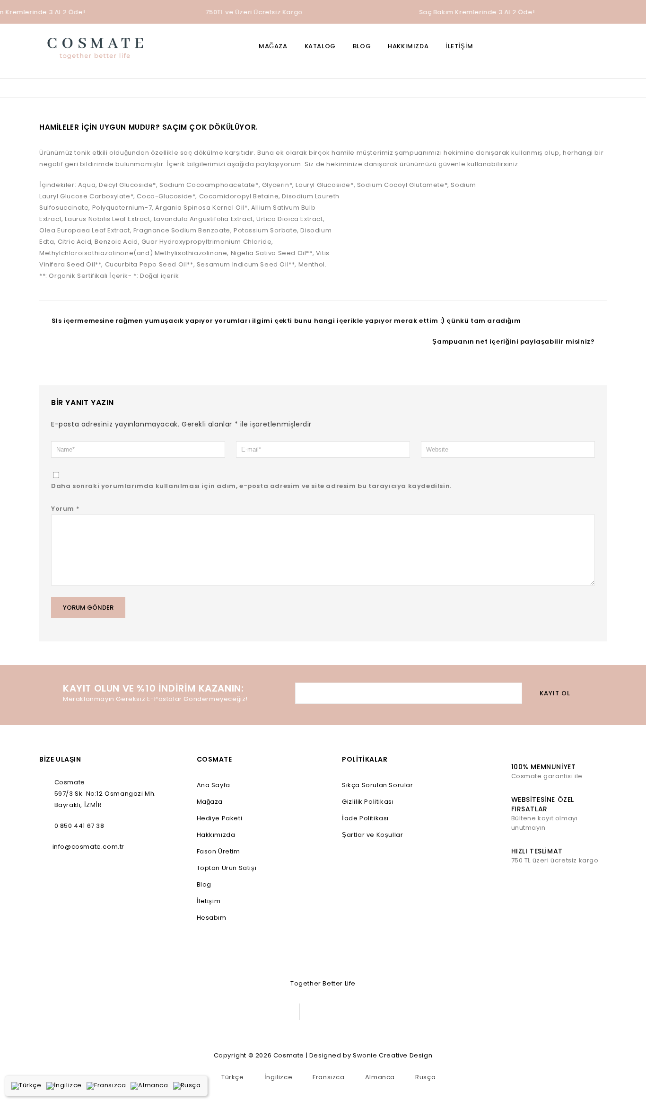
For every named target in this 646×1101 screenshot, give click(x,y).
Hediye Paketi (220, 818)
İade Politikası (365, 818)
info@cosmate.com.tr (88, 846)
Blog (362, 46)
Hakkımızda (408, 46)
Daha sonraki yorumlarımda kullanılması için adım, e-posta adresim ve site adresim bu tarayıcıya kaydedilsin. (251, 485)
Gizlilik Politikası (367, 801)
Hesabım (212, 917)
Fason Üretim (218, 851)
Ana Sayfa (213, 785)
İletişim (459, 46)
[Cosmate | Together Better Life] (95, 47)
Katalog (320, 46)
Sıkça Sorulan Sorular (377, 785)
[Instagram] (265, 1011)
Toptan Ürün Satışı (227, 867)
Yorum (65, 508)
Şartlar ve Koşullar (372, 834)
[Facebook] (222, 1011)
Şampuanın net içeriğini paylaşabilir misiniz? (513, 341)
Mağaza (273, 46)
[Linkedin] (244, 1011)
